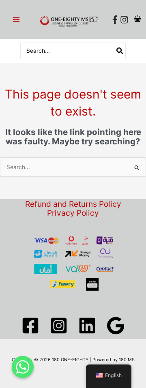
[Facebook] (115, 19)
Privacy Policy (73, 213)
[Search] (120, 51)
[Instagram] (124, 19)
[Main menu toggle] (16, 19)
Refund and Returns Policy (73, 204)
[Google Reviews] (116, 325)
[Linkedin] (87, 325)
